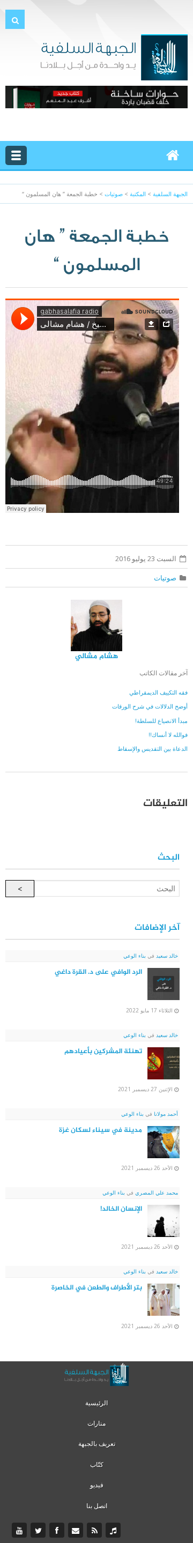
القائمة (16, 155)
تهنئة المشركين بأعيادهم (103, 1051)
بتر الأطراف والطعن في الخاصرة (96, 1288)
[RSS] (96, 1530)
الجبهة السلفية (170, 194)
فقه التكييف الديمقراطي (158, 692)
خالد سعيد (166, 955)
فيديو (96, 1484)
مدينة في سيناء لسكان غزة (100, 1130)
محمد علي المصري (155, 1192)
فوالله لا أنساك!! (168, 734)
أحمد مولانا (165, 1113)
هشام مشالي (96, 656)
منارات (96, 1423)
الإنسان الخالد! (121, 1209)
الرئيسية (96, 1402)
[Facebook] (58, 1530)
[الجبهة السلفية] (114, 56)
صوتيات (165, 578)
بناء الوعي (134, 955)
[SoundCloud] (114, 1530)
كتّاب (96, 1464)
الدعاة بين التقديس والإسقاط (152, 748)
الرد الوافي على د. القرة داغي (98, 972)
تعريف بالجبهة (96, 1443)
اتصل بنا (96, 1505)
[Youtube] (20, 1530)
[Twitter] (39, 1530)
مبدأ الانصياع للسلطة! (161, 721)
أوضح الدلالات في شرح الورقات (150, 706)
